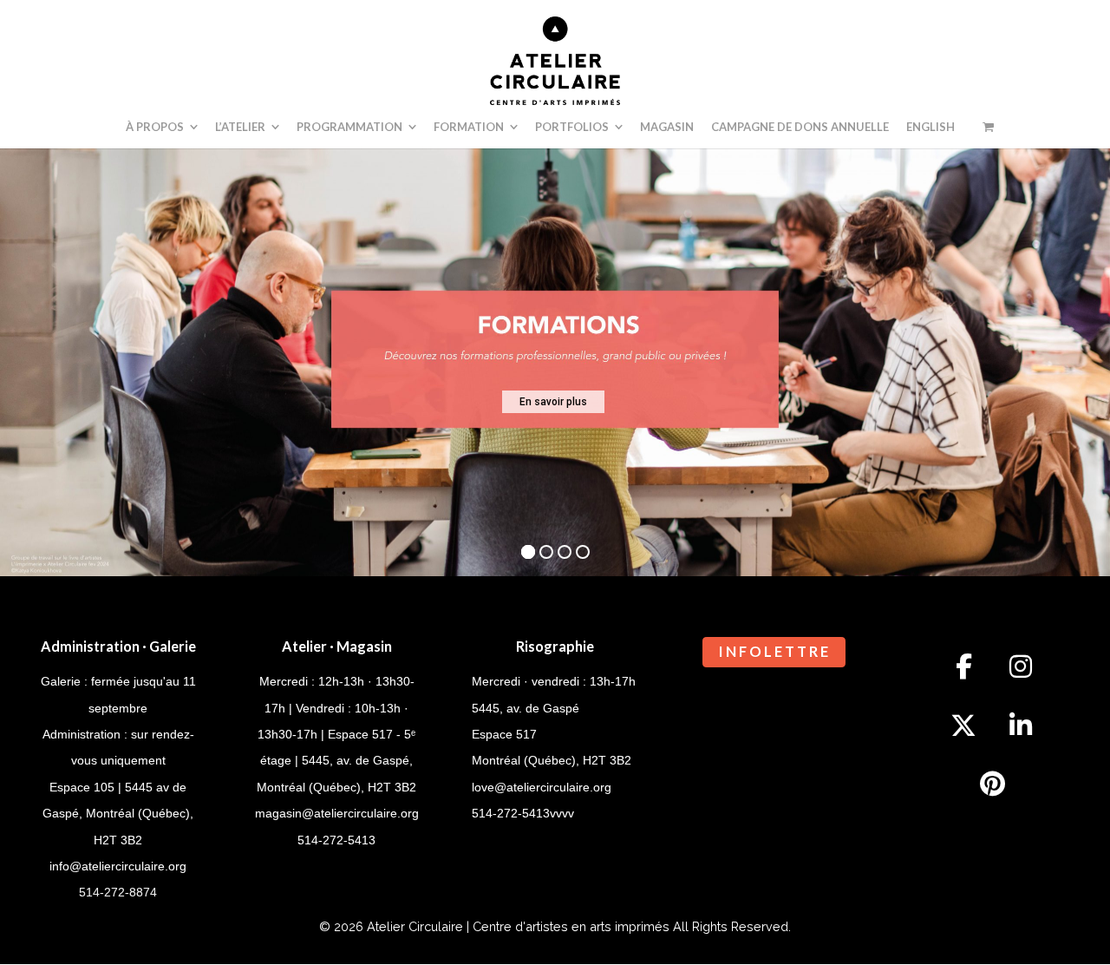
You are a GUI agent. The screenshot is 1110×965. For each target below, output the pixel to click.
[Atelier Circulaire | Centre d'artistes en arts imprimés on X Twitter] (963, 725)
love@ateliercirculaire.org (541, 787)
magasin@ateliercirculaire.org (337, 813)
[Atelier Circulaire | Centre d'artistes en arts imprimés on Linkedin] (1021, 725)
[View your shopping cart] (988, 126)
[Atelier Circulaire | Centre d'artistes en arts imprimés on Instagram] (1021, 666)
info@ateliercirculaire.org (117, 866)
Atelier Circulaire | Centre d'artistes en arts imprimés (518, 926)
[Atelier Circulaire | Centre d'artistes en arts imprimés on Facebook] (963, 666)
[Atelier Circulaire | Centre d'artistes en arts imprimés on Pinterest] (992, 784)
